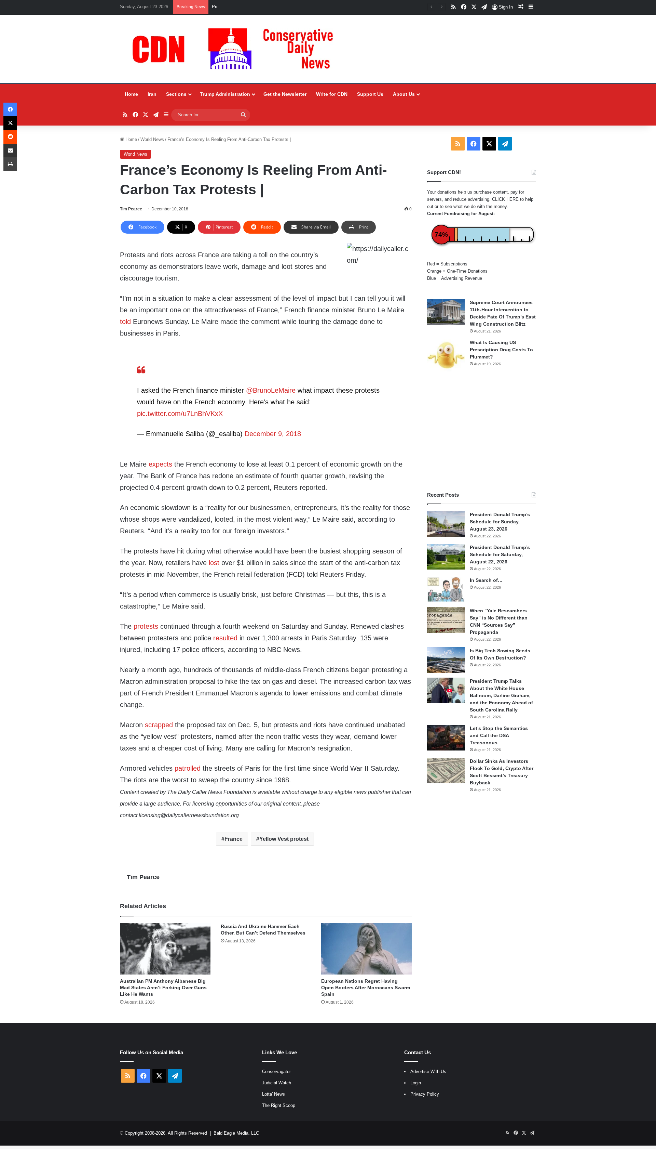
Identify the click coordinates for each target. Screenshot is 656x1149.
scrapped (159, 725)
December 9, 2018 (273, 434)
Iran (152, 94)
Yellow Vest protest (284, 839)
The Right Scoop (278, 1105)
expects (160, 464)
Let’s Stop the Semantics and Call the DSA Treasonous (499, 735)
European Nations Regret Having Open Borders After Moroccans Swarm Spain (365, 987)
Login (415, 1082)
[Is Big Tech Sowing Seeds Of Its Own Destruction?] (446, 660)
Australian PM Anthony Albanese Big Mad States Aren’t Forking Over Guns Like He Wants (163, 987)
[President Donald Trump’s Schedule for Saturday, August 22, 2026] (446, 557)
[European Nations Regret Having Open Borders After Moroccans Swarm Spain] (366, 948)
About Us (404, 94)
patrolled (188, 768)
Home (131, 94)
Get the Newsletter (284, 94)
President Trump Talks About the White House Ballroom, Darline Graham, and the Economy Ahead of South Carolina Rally (501, 695)
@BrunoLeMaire (271, 390)
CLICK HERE (505, 199)
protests (146, 626)
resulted (225, 638)
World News (152, 139)
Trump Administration (225, 94)
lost (214, 562)
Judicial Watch (276, 1082)
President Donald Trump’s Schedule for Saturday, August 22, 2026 (500, 554)
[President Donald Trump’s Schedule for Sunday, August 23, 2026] (446, 524)
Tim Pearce (131, 209)
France (233, 839)
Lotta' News (273, 1094)
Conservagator (276, 1071)
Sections (176, 94)
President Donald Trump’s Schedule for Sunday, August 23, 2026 (276, 6)
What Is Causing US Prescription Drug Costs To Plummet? (501, 350)
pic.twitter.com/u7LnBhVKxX (180, 413)
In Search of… (486, 580)
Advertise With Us (428, 1071)
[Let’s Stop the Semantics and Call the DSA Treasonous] (446, 737)
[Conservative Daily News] (236, 48)
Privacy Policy (424, 1094)
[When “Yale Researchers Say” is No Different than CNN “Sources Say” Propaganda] (446, 620)
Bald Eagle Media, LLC (236, 1133)
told (125, 321)
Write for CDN (331, 94)
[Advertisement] (481, 431)
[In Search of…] (446, 589)
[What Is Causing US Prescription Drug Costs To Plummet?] (446, 355)
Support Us (370, 94)
